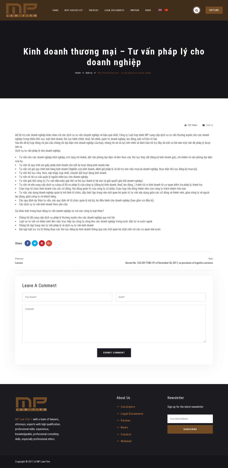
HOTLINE (214, 10)
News (124, 427)
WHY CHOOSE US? (73, 10)
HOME (56, 10)
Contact (126, 434)
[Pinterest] (42, 243)
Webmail (126, 441)
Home (78, 72)
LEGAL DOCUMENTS (114, 10)
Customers (128, 406)
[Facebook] (28, 243)
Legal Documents (132, 413)
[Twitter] (35, 243)
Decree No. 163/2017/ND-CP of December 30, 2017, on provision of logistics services (169, 262)
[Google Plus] (49, 243)
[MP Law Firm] (21, 10)
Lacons (19, 262)
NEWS (148, 10)
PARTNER (134, 10)
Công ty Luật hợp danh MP (134, 135)
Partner (126, 420)
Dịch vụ (89, 72)
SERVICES (94, 10)
